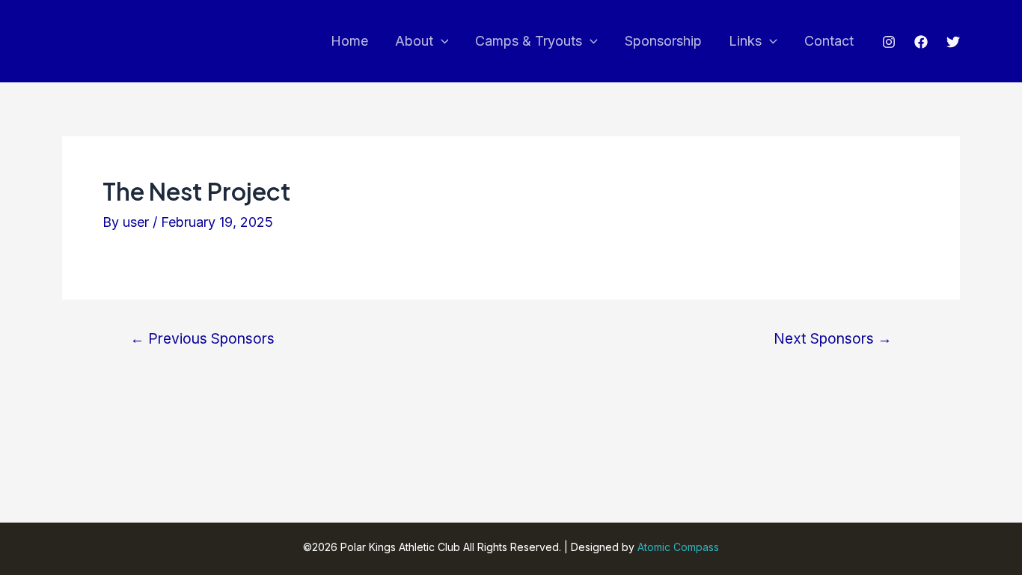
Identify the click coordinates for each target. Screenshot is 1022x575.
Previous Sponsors (202, 339)
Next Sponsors (833, 339)
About (414, 41)
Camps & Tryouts (528, 41)
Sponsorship (663, 41)
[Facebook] (921, 42)
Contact (829, 41)
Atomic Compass (678, 547)
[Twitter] (953, 42)
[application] (441, 41)
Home (349, 41)
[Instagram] (889, 42)
